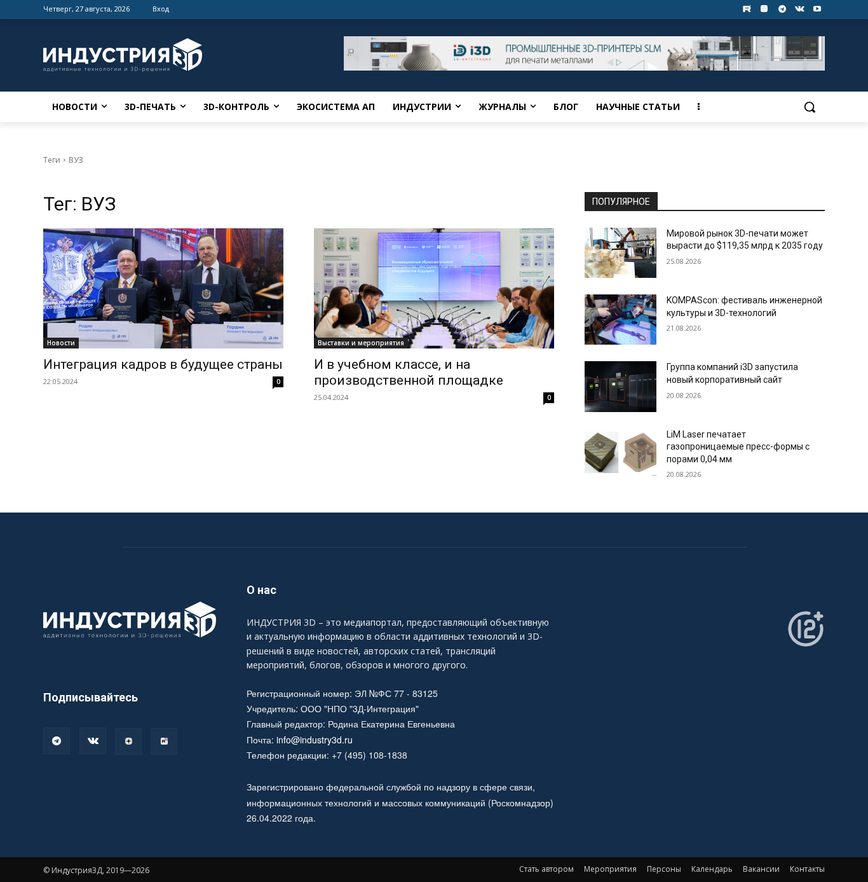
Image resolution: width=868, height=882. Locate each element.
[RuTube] (164, 741)
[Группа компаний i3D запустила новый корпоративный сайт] (620, 386)
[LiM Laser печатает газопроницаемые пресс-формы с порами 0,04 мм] (620, 454)
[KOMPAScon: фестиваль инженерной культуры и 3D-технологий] (620, 319)
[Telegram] (782, 9)
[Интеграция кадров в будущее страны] (163, 288)
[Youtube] (817, 9)
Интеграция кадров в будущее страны (163, 364)
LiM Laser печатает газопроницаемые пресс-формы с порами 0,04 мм (738, 446)
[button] (809, 107)
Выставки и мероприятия (361, 342)
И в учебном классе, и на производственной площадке (408, 372)
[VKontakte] (799, 9)
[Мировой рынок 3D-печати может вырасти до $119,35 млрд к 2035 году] (620, 253)
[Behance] (747, 9)
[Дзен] (128, 741)
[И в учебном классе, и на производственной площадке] (434, 288)
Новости (61, 342)
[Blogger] (764, 9)
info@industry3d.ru (314, 739)
